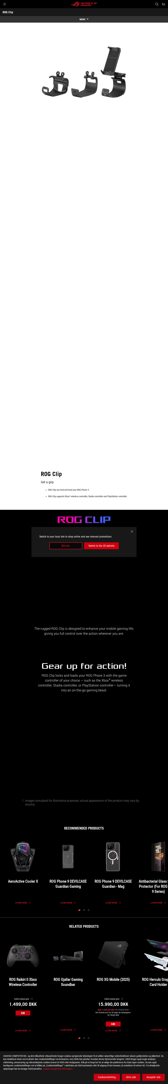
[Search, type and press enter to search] (157, 4)
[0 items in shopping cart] (163, 4)
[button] (5, 4)
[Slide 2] (84, 910)
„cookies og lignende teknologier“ (57, 1068)
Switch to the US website (101, 545)
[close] (132, 531)
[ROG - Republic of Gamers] (84, 4)
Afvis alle (131, 1077)
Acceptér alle (153, 1077)
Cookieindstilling (107, 1077)
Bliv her (66, 545)
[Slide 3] (88, 910)
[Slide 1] (79, 910)
